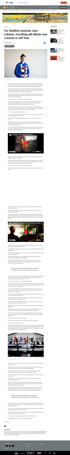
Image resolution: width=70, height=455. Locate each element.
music (14, 408)
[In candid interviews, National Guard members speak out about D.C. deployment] (53, 58)
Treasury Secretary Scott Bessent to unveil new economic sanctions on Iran (61, 32)
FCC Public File (41, 444)
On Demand (34, 10)
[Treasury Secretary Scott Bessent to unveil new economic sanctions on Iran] (53, 31)
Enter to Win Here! (41, 10)
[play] (4, 7)
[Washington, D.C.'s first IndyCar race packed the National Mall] (53, 50)
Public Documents (28, 444)
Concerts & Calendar (25, 10)
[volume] (7, 7)
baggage (12, 263)
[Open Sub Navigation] (7, 10)
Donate (64, 2)
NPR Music (6, 26)
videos (16, 408)
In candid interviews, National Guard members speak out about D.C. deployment (61, 58)
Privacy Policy (27, 446)
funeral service (32, 118)
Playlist (5, 10)
